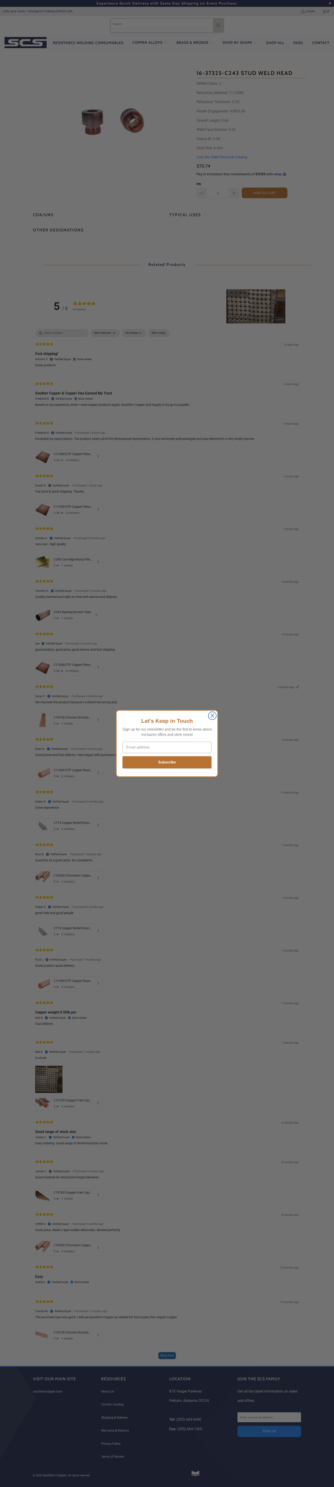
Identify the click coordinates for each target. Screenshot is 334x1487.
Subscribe (167, 762)
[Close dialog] (212, 716)
